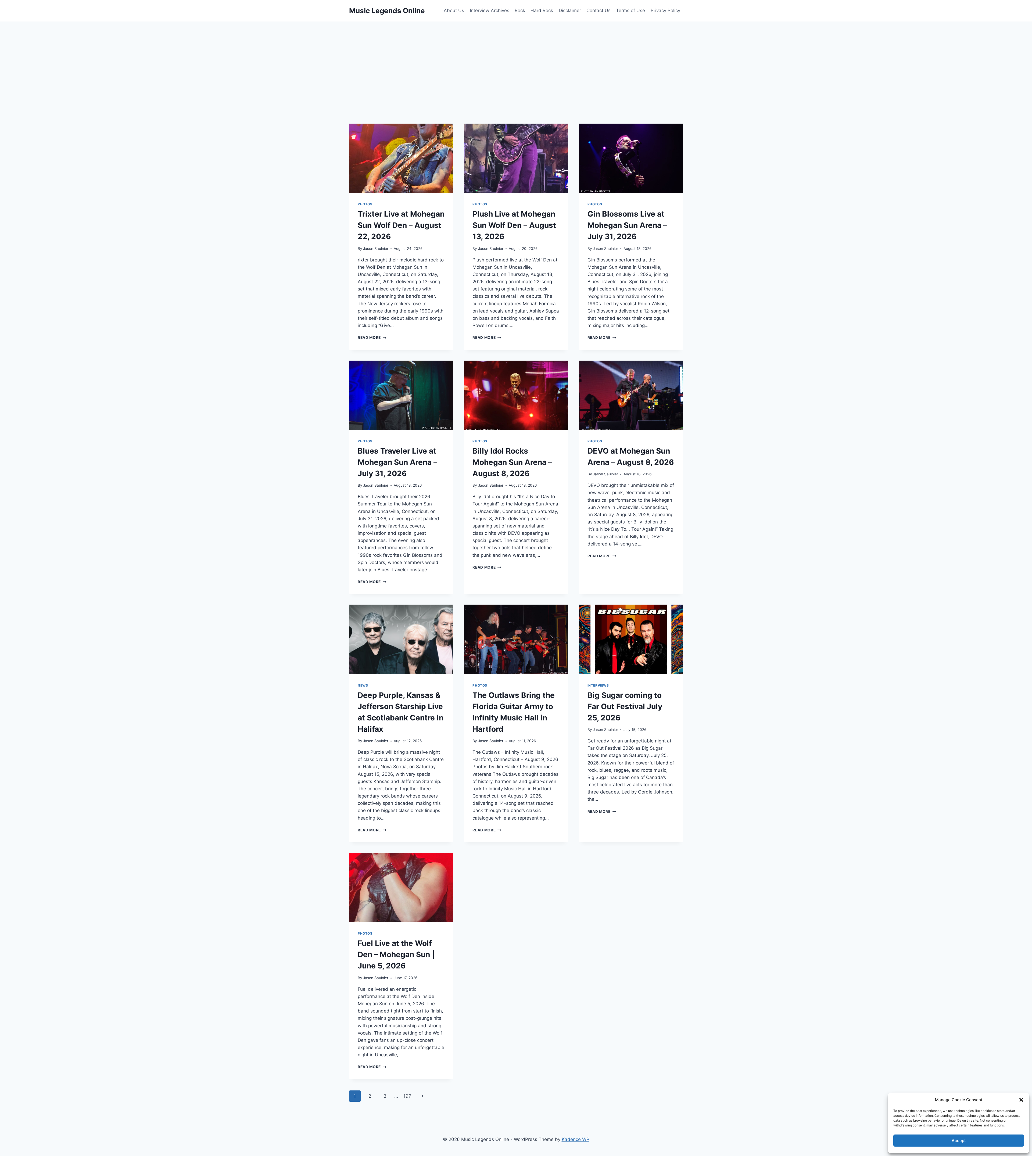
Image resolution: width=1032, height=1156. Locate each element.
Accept (959, 1140)
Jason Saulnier (375, 248)
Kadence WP (575, 1139)
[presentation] (401, 158)
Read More (372, 337)
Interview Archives (489, 10)
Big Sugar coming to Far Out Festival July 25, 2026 (624, 706)
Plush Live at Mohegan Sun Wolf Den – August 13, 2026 (514, 225)
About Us (454, 10)
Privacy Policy (665, 10)
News (363, 685)
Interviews (598, 685)
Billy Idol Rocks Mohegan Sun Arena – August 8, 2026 (512, 462)
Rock (520, 10)
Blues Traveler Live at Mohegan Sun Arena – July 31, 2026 (397, 462)
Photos (365, 204)
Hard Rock (542, 10)
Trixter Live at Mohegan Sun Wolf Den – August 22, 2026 (401, 225)
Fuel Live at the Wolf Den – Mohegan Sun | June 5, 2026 (396, 954)
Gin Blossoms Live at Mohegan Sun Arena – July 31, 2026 (627, 225)
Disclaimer (570, 10)
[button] (1021, 1100)
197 (407, 1096)
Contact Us (598, 10)
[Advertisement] (516, 61)
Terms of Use (630, 10)
